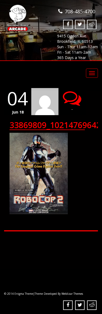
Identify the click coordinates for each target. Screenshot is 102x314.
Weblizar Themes (72, 294)
